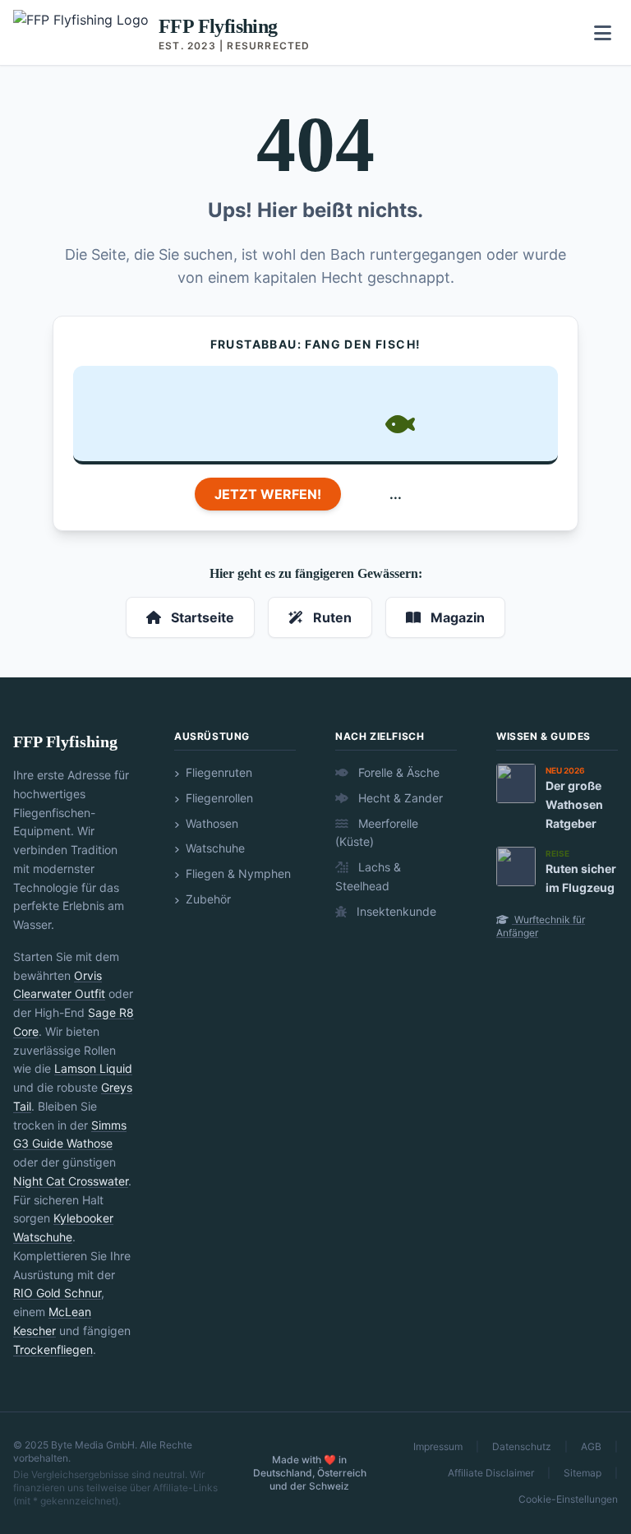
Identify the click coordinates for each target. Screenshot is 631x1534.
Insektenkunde (394, 911)
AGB (591, 1446)
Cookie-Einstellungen (568, 1499)
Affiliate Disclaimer (491, 1473)
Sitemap (582, 1473)
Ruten (331, 617)
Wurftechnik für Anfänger (540, 926)
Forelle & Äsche (397, 772)
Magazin (456, 617)
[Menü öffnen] (602, 33)
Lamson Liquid (93, 1068)
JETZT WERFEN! (267, 494)
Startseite (201, 617)
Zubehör (206, 899)
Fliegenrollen (217, 798)
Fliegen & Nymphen (236, 873)
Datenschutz (521, 1446)
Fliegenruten (217, 772)
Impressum (438, 1446)
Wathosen (210, 823)
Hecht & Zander (399, 798)
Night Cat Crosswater (70, 1181)
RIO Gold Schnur (57, 1293)
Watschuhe (213, 848)
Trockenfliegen (53, 1349)
